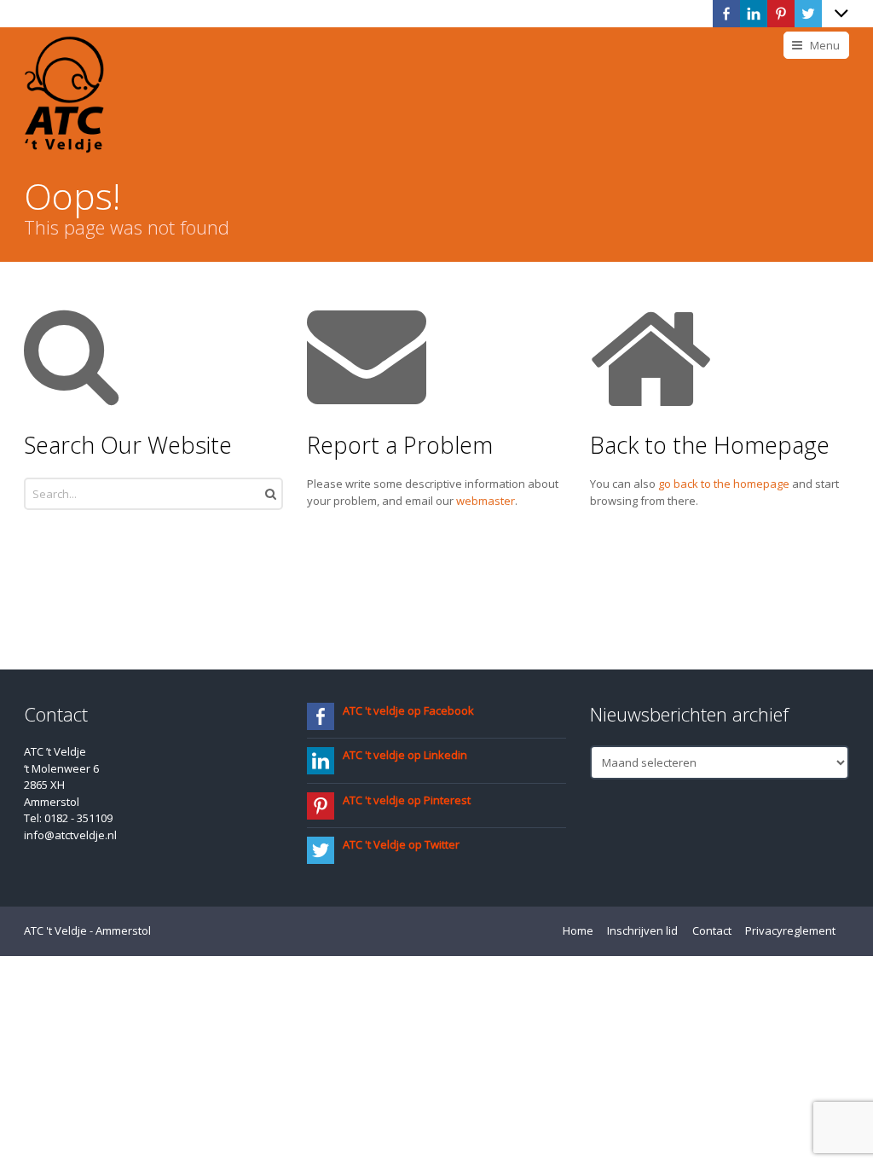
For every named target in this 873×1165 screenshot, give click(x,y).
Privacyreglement (790, 930)
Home (578, 930)
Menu (825, 45)
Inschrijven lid (642, 930)
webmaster (485, 500)
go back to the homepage (723, 483)
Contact (711, 930)
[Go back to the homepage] (64, 95)
